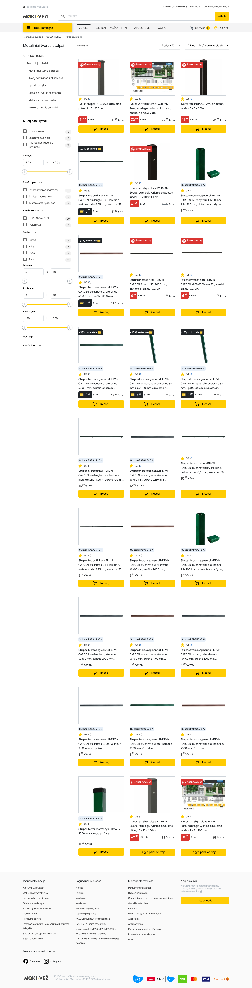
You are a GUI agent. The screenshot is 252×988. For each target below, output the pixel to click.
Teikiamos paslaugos (33, 903)
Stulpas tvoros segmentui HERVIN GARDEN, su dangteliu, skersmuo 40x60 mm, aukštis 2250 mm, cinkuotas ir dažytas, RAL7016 (149, 475)
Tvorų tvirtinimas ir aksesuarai (46, 78)
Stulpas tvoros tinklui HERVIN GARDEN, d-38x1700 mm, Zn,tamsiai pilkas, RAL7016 (202, 284)
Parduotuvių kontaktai (139, 887)
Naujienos (81, 903)
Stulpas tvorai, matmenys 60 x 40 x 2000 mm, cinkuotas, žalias (99, 831)
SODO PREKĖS (53, 36)
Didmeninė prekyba (138, 892)
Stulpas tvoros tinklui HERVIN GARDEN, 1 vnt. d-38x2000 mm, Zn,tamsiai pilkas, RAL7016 (148, 284)
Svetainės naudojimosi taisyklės (39, 933)
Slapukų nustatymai (33, 938)
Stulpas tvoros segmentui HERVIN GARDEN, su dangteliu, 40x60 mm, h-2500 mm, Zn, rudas (203, 743)
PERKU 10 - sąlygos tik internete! (144, 913)
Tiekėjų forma (30, 913)
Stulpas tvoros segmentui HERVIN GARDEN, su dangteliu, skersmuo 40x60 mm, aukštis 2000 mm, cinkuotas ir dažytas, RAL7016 (98, 654)
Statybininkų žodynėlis (87, 908)
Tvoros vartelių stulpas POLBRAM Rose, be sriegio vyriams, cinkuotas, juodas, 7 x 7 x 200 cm (201, 826)
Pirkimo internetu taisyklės (141, 934)
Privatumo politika (32, 918)
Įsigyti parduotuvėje (153, 852)
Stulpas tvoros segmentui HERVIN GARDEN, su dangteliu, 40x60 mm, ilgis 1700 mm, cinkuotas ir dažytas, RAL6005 (201, 200)
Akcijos (79, 887)
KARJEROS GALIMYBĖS (175, 6)
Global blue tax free (138, 903)
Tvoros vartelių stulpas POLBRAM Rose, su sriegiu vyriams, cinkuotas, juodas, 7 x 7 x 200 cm (150, 108)
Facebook (35, 961)
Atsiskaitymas (135, 923)
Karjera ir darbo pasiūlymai (36, 898)
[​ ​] (136, 16)
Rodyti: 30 (168, 45)
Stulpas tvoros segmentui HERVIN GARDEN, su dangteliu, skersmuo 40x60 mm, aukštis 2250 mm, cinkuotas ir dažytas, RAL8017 (98, 291)
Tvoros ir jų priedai (73, 36)
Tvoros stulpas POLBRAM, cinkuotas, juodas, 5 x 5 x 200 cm (202, 106)
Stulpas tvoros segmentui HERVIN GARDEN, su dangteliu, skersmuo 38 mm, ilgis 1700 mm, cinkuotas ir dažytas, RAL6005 (151, 383)
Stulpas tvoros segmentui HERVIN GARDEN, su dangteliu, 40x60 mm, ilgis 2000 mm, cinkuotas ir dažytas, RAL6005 (202, 565)
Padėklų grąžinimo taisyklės (37, 908)
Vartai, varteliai (37, 85)
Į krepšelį (103, 128)
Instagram (55, 961)
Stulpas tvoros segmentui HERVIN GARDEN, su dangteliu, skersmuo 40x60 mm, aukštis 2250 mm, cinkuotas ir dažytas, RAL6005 (98, 383)
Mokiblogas (81, 898)
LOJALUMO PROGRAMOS (216, 6)
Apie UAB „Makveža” (33, 887)
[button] (200, 28)
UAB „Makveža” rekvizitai (35, 892)
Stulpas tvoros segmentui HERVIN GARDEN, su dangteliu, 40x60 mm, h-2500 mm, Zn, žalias (152, 743)
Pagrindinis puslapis (33, 36)
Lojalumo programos (86, 913)
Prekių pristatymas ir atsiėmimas (144, 929)
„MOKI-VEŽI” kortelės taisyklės (91, 923)
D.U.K (131, 939)
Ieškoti (222, 16)
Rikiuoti (205, 45)
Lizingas (132, 908)
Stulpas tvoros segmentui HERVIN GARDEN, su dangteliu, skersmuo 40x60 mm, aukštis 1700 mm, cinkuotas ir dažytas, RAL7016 (200, 654)
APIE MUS (195, 6)
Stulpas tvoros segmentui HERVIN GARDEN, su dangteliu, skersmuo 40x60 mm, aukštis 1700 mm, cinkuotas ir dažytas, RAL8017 (149, 654)
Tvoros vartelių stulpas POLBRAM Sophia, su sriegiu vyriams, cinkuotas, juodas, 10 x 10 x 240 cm (151, 192)
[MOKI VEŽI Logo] (36, 16)
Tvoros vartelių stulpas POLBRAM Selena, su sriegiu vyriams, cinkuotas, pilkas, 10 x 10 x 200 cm (151, 826)
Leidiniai (80, 892)
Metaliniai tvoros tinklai (42, 100)
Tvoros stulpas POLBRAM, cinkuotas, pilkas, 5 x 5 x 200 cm (100, 106)
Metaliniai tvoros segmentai (45, 92)
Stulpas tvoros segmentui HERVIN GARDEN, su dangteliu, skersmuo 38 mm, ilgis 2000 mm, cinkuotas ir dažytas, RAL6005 (202, 383)
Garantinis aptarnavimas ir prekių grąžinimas (150, 898)
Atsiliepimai (134, 918)
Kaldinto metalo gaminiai (43, 107)
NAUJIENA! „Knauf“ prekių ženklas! (93, 918)
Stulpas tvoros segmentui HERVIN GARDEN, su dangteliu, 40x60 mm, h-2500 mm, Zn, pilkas (100, 743)
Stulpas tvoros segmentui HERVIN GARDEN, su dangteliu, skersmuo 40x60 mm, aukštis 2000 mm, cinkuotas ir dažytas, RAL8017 (149, 565)
